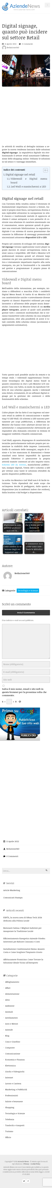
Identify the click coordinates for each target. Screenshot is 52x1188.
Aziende (9, 1029)
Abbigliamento (12, 982)
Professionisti (11, 1095)
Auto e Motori (11, 1023)
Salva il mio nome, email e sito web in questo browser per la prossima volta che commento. (24, 692)
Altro (7, 999)
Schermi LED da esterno (14, 464)
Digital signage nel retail (20, 174)
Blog (7, 1035)
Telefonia (9, 1119)
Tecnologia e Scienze (28, 590)
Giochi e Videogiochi (14, 1071)
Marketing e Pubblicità (16, 1089)
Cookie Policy (35, 1164)
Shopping (9, 1107)
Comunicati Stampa (13, 897)
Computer (10, 1047)
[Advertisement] (26, 116)
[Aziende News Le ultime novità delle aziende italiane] (21, 6)
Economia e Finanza (15, 1059)
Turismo (9, 1131)
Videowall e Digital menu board (29, 180)
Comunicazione (12, 1053)
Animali (9, 1011)
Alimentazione (12, 993)
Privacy (26, 1164)
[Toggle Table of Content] (44, 170)
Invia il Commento (26, 613)
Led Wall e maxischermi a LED (28, 186)
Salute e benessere (14, 1101)
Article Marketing (11, 890)
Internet (9, 1077)
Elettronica (10, 1065)
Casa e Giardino (12, 1041)
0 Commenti (27, 44)
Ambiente (9, 1005)
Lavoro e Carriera (13, 1083)
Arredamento (11, 1017)
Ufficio (8, 1137)
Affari (7, 988)
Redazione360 (12, 47)
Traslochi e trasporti (14, 1125)
